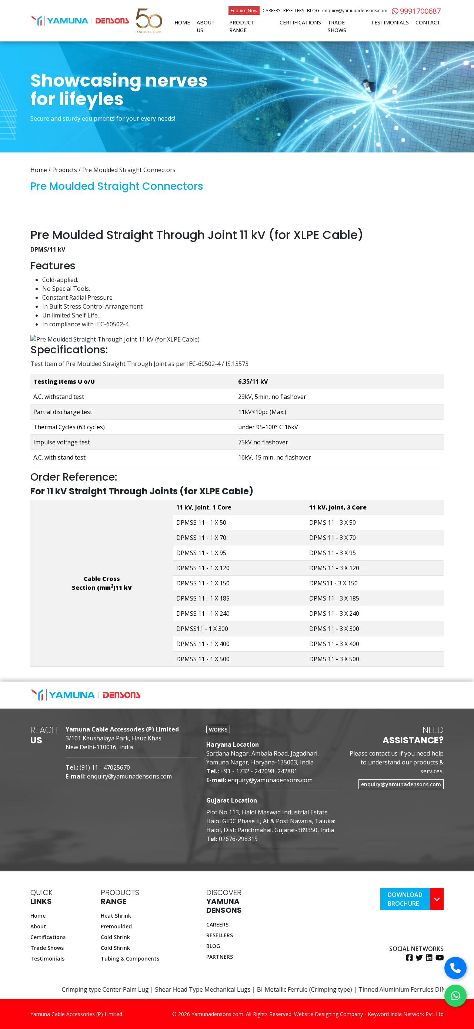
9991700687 (419, 11)
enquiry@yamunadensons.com (354, 10)
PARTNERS (219, 956)
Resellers (293, 10)
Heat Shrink (116, 915)
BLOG (213, 945)
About (38, 926)
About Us (206, 26)
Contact (427, 22)
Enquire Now (244, 10)
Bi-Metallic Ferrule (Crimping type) (268, 989)
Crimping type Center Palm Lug (69, 989)
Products (64, 170)
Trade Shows (337, 26)
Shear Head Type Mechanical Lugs (167, 989)
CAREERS (217, 924)
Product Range (241, 26)
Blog (313, 10)
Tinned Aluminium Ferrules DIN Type (373, 989)
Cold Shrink (115, 937)
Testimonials (390, 22)
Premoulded (116, 926)
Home (182, 22)
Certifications (300, 22)
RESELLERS (219, 935)
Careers (271, 10)
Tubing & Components (130, 958)
